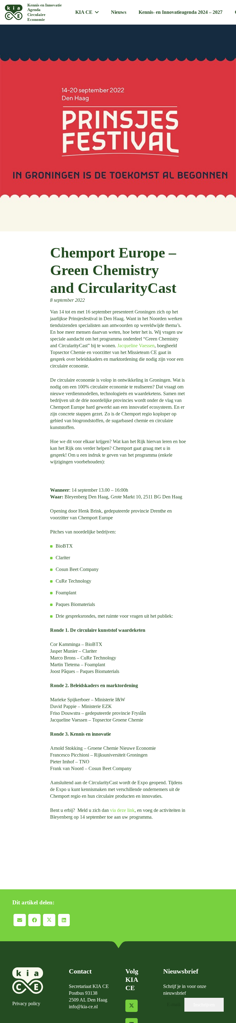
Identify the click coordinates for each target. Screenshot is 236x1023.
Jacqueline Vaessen (136, 345)
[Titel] (13, 12)
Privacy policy (26, 1003)
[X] (131, 1006)
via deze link (122, 810)
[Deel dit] (34, 920)
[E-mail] (19, 920)
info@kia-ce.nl (83, 1006)
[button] (97, 12)
